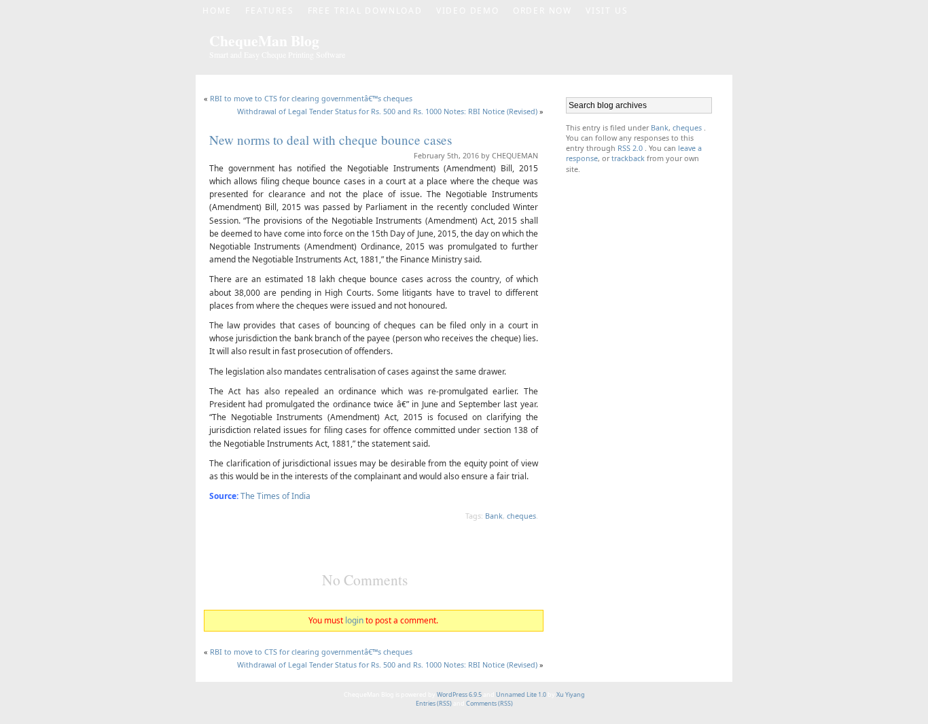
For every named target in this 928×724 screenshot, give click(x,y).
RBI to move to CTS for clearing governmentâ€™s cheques (311, 98)
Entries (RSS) (434, 703)
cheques (521, 516)
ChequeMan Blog (264, 40)
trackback (629, 158)
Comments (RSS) (489, 703)
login (354, 620)
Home (217, 10)
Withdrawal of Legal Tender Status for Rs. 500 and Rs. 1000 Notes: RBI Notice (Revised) (387, 111)
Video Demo (467, 10)
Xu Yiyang (570, 694)
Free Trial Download (365, 10)
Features (269, 10)
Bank (494, 516)
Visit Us (607, 10)
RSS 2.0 (630, 148)
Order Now (542, 10)
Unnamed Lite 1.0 (521, 694)
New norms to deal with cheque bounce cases (330, 139)
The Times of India (275, 496)
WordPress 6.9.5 (459, 694)
